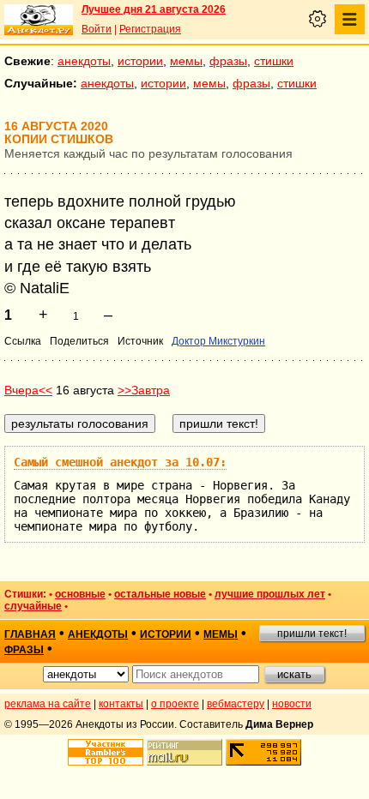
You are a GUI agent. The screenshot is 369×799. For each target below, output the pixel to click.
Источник (140, 341)
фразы (228, 61)
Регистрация (150, 29)
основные (80, 594)
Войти (97, 29)
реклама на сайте (47, 704)
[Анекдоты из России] (38, 19)
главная (30, 634)
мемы (186, 61)
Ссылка (22, 341)
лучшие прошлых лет (270, 594)
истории (140, 61)
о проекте (175, 704)
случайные (33, 606)
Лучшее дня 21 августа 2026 (154, 9)
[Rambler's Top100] (105, 752)
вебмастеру (235, 704)
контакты (121, 704)
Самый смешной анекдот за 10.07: (120, 462)
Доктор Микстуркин (218, 341)
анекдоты (84, 61)
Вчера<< (28, 390)
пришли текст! (312, 634)
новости (292, 704)
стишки (273, 61)
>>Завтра (144, 390)
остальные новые (160, 594)
